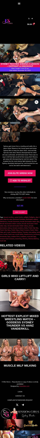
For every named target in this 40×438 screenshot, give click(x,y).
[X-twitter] (28, 18)
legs (8, 236)
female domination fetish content (10, 223)
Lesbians (23, 236)
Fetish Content (24, 230)
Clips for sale (7, 219)
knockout (36, 234)
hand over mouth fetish (15, 234)
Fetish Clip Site (33, 228)
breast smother (9, 217)
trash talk (3, 241)
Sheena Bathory (33, 238)
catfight (25, 217)
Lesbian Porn (15, 236)
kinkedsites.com (24, 386)
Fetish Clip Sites (5, 230)
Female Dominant (13, 221)
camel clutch (18, 217)
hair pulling (32, 232)
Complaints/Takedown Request (20, 400)
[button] (19, 4)
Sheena (24, 238)
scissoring (18, 238)
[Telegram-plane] (32, 18)
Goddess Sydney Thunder (19, 232)
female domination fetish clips (29, 221)
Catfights (32, 217)
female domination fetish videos (18, 226)
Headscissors (28, 234)
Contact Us (20, 396)
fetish (26, 228)
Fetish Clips (15, 230)
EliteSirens (3, 221)
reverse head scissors (7, 238)
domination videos (32, 219)
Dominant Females (19, 219)
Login (20, 392)
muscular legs (31, 236)
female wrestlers (18, 228)
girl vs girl (7, 232)
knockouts (3, 236)
